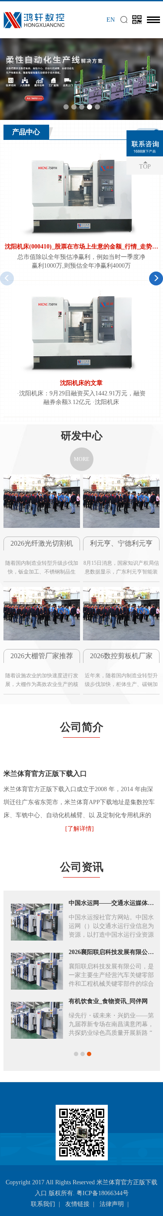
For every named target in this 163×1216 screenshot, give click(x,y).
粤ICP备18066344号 (103, 1193)
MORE (81, 459)
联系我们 (43, 1204)
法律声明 (112, 1204)
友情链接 (77, 1204)
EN (110, 20)
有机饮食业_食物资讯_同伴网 (108, 1001)
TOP (145, 166)
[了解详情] (79, 828)
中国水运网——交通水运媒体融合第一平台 (112, 903)
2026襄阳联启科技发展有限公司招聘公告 (112, 952)
